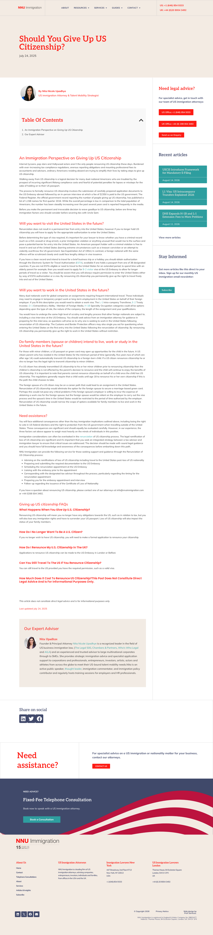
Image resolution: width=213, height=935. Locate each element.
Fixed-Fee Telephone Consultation (57, 799)
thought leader (73, 668)
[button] (141, 120)
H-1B (87, 305)
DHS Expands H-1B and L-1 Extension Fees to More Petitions (182, 215)
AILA (47, 651)
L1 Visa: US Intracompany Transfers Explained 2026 (178, 193)
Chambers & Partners (104, 647)
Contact (19, 872)
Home (18, 868)
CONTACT (132, 7)
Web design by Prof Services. (190, 912)
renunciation (86, 436)
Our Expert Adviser (34, 134)
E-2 (134, 302)
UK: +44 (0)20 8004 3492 (173, 10)
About (18, 881)
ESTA (79, 262)
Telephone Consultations (26, 877)
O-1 (31, 305)
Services (19, 886)
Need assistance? (37, 760)
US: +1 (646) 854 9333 (172, 5)
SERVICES (99, 7)
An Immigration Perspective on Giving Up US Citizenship (54, 129)
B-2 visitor (88, 269)
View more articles (170, 237)
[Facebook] (30, 914)
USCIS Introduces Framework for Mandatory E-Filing (180, 171)
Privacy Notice (162, 911)
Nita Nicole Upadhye (85, 643)
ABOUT (65, 7)
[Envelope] (36, 914)
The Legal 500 (83, 647)
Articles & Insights (23, 890)
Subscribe (20, 894)
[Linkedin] (18, 914)
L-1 (101, 302)
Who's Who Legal (128, 647)
